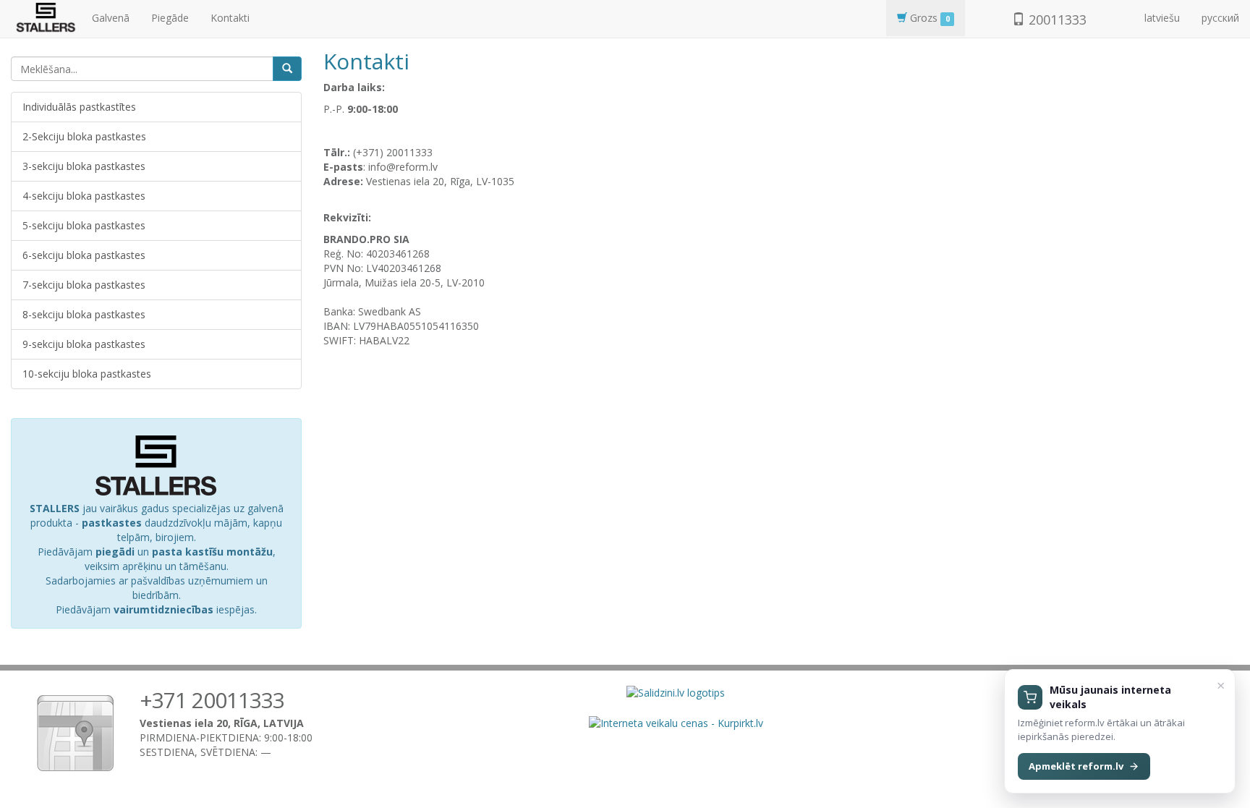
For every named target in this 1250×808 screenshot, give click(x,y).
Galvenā (110, 18)
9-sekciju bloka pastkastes (83, 344)
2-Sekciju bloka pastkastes (84, 136)
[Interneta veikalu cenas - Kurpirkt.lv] (676, 721)
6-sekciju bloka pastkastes (83, 255)
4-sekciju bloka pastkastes (83, 196)
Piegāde (170, 18)
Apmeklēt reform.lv (1076, 766)
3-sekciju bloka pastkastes (83, 166)
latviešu (1162, 18)
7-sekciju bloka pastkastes (83, 285)
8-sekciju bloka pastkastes (83, 314)
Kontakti (230, 18)
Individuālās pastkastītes (79, 107)
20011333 (1056, 19)
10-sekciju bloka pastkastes (86, 373)
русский (1220, 18)
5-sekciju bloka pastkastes (83, 225)
